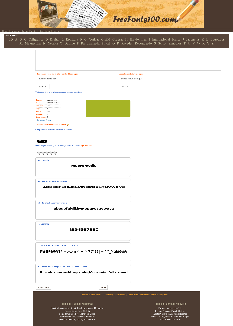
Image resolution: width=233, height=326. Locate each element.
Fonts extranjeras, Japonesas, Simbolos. (77, 317)
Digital (54, 39)
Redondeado (143, 43)
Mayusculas (33, 43)
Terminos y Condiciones (114, 294)
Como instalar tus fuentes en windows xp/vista (148, 294)
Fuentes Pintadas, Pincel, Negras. (170, 311)
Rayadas (127, 43)
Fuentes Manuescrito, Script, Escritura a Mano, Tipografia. (77, 308)
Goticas (94, 39)
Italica (176, 39)
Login (56, 30)
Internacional (161, 39)
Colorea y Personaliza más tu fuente (52, 124)
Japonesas (192, 39)
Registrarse (44, 30)
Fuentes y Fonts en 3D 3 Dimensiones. (170, 314)
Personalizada (90, 43)
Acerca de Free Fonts (91, 294)
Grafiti (105, 39)
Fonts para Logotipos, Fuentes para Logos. (170, 317)
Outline (70, 43)
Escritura (72, 39)
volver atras (43, 287)
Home (5, 30)
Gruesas (117, 39)
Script (162, 43)
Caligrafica (36, 39)
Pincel (106, 43)
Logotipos (217, 39)
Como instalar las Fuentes (24, 30)
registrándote (86, 145)
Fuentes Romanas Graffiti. (170, 308)
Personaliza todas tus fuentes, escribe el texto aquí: (57, 74)
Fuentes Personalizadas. (170, 319)
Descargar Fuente (44, 120)
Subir (103, 287)
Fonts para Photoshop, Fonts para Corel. (77, 314)
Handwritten (138, 39)
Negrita (53, 43)
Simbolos (174, 43)
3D (11, 39)
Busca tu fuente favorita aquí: (131, 74)
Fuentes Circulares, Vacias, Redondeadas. (77, 319)
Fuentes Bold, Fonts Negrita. (77, 311)
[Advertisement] (111, 57)
